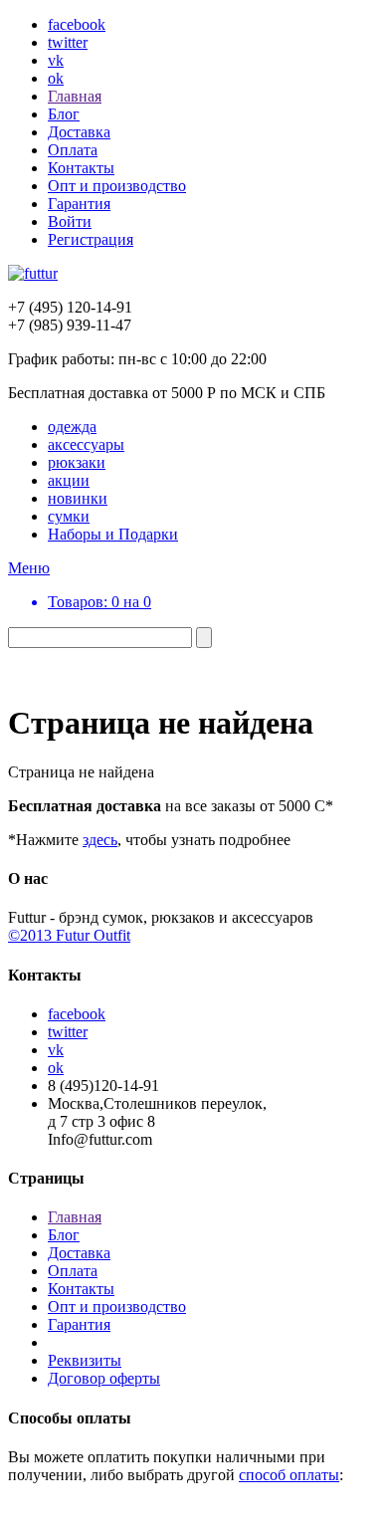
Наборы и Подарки (113, 534)
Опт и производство (117, 185)
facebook (76, 24)
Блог (64, 114)
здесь (100, 839)
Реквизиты (84, 1360)
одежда (72, 426)
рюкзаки (76, 462)
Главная (74, 96)
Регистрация (90, 239)
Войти (70, 221)
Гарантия (79, 203)
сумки (69, 516)
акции (69, 480)
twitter (68, 42)
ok (56, 78)
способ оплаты (289, 1474)
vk (56, 60)
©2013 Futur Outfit (69, 935)
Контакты (81, 167)
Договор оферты (104, 1378)
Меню (29, 567)
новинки (77, 498)
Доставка (79, 131)
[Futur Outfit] (33, 273)
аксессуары (86, 444)
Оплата (72, 149)
